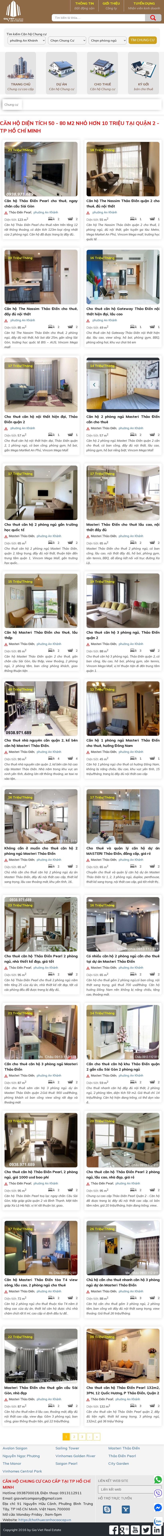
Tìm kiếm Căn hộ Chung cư (26, 34)
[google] (124, 1529)
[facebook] (113, 1529)
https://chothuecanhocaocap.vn (44, 1519)
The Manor (12, 1463)
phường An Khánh (46, 212)
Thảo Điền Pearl (122, 1456)
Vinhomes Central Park (22, 1471)
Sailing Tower (67, 1448)
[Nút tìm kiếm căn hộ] (153, 17)
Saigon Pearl (66, 1463)
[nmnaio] (107, 1509)
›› (97, 1437)
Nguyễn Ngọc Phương (21, 1456)
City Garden (118, 1463)
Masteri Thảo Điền (124, 1448)
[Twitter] (146, 1529)
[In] (156, 1529)
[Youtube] (135, 1529)
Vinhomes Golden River (75, 1456)
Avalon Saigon (15, 1448)
